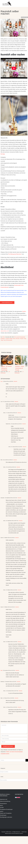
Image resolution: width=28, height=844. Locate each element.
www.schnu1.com (5, 330)
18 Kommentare (9, 340)
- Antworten (15, 381)
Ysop (4, 340)
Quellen (24, 311)
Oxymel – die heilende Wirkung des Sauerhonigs (6, 368)
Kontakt (2, 807)
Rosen (14, 338)
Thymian (21, 338)
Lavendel (7, 338)
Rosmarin (18, 338)
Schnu (3, 337)
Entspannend (22, 337)
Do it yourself (17, 337)
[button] (2, 364)
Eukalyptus (3, 338)
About (1, 805)
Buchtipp (3, 154)
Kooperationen (3, 803)
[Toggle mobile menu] (25, 2)
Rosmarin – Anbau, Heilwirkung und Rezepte (19, 368)
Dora (1, 381)
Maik (1, 670)
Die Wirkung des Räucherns (14, 254)
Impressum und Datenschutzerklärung (5, 800)
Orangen (11, 338)
